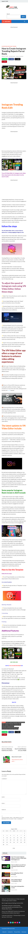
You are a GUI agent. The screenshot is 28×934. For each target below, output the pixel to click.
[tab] (5, 853)
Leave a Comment (19, 56)
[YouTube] (15, 922)
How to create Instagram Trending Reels (15, 722)
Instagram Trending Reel (15, 725)
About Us (4, 931)
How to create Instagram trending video (11, 723)
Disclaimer (24, 931)
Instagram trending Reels (8, 726)
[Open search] (25, 21)
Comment (5, 778)
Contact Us (10, 931)
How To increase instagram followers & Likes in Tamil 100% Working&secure (18, 858)
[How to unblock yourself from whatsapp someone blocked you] (6, 865)
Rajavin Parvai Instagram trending (9, 46)
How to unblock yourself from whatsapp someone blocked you (18, 866)
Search (8, 14)
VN (9, 439)
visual (8, 390)
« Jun (13, 848)
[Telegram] (11, 922)
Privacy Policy (17, 931)
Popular (5, 853)
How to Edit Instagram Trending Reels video (16, 880)
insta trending (5, 725)
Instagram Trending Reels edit (9, 727)
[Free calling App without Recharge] (6, 873)
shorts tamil (12, 56)
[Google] (8, 922)
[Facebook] (19, 922)
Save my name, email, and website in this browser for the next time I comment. (13, 818)
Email (3, 803)
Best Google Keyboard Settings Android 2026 (12, 903)
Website (4, 809)
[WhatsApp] (13, 922)
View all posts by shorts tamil (17, 760)
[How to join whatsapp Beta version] (6, 886)
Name (3, 797)
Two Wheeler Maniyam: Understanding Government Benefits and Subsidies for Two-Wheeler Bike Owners (12, 907)
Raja (17, 727)
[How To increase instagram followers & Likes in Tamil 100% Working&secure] (6, 857)
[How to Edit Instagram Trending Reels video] (6, 879)
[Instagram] (17, 922)
